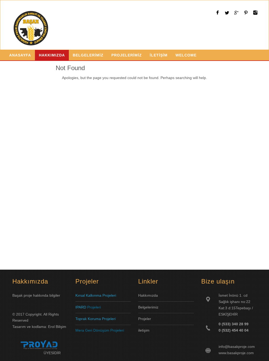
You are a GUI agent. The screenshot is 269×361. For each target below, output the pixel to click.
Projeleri (94, 307)
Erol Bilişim (57, 327)
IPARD (81, 307)
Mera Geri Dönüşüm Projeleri (99, 330)
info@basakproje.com (237, 346)
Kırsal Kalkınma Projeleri (95, 295)
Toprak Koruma (88, 319)
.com (250, 353)
